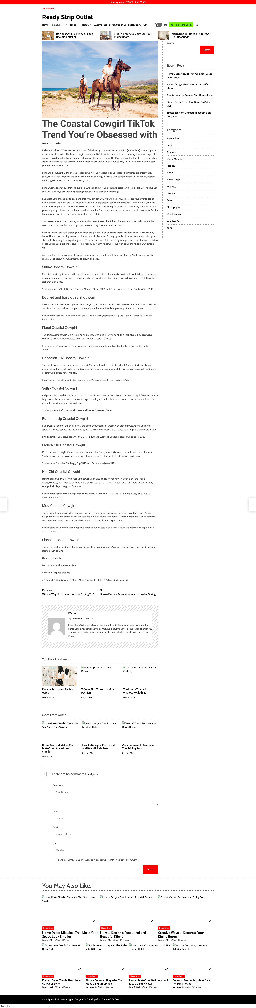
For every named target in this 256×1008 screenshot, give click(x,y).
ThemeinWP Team (111, 999)
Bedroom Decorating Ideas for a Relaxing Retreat (191, 982)
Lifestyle (171, 193)
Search (170, 42)
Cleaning (171, 152)
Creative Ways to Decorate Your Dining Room (138, 747)
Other (146, 24)
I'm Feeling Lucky (183, 24)
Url (54, 843)
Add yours (93, 774)
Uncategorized (174, 214)
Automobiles (100, 24)
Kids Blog (171, 186)
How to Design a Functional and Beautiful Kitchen (98, 747)
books (170, 145)
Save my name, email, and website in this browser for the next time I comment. (97, 859)
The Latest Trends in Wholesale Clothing (135, 691)
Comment (58, 785)
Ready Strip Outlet (67, 17)
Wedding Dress (174, 221)
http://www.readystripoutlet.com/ (81, 618)
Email (55, 827)
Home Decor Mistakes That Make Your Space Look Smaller (58, 748)
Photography (134, 24)
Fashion (73, 24)
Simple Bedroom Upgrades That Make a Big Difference (193, 35)
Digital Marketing (117, 24)
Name (56, 811)
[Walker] (56, 626)
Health (85, 24)
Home (45, 24)
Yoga (169, 227)
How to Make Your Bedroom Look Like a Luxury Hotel (148, 982)
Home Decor (57, 24)
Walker (58, 143)
